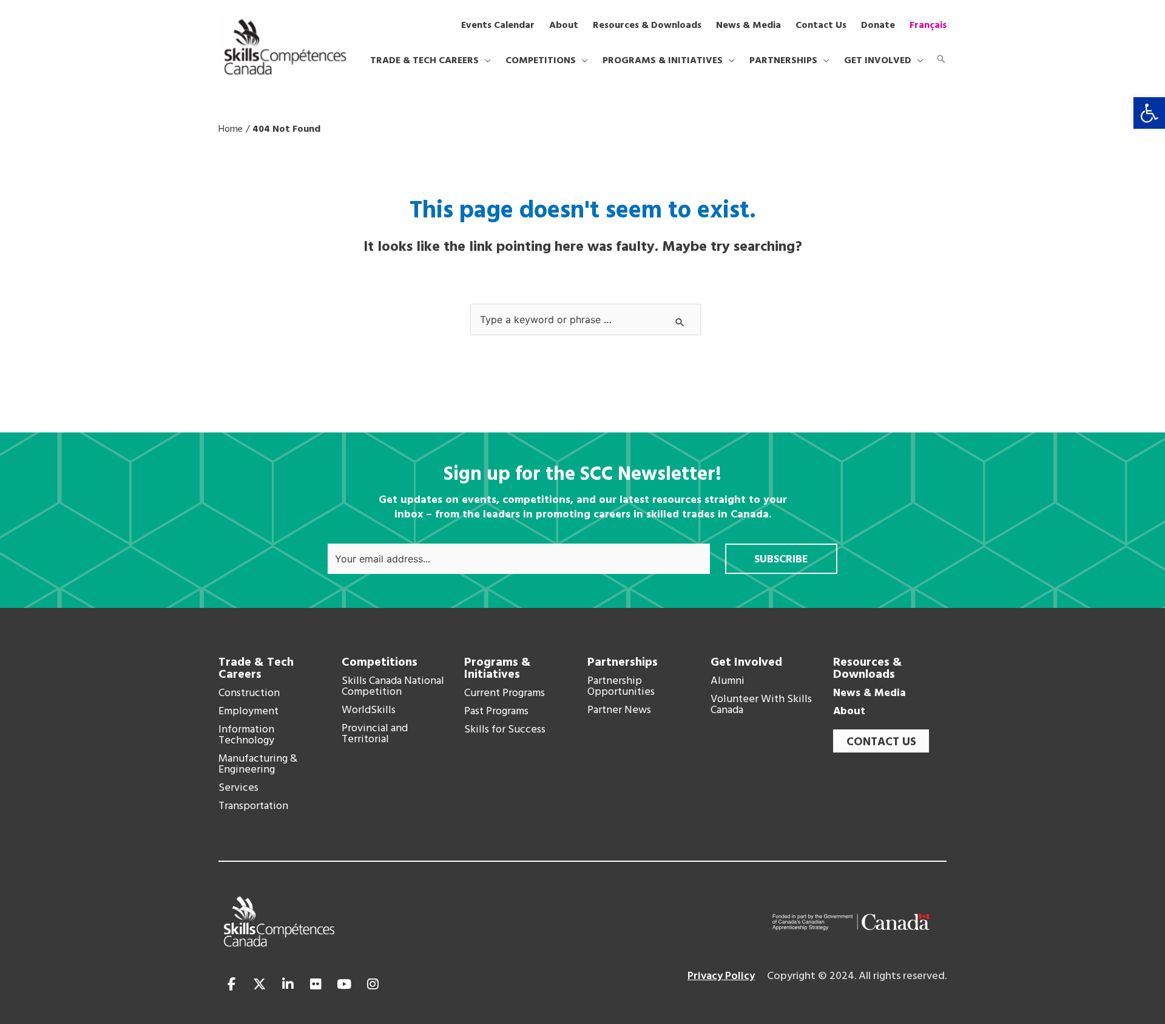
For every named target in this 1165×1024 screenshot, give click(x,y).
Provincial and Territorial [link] (375, 734)
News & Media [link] (869, 693)
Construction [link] (249, 693)
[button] (485, 61)
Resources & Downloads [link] (867, 669)
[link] (1149, 113)
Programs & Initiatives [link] (497, 669)
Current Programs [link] (504, 693)
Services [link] (238, 788)
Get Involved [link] (746, 663)
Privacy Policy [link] (721, 976)
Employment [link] (248, 711)
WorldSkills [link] (369, 710)
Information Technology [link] (246, 735)
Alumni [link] (728, 681)
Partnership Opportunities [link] (621, 687)
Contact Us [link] (881, 742)
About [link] (849, 711)
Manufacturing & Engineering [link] (257, 765)
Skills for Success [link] (504, 730)
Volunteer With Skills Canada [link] (761, 705)
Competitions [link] (379, 663)
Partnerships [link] (622, 663)
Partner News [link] (619, 710)
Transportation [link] (253, 806)
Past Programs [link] (496, 711)
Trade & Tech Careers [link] (256, 669)
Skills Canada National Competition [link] (393, 687)
